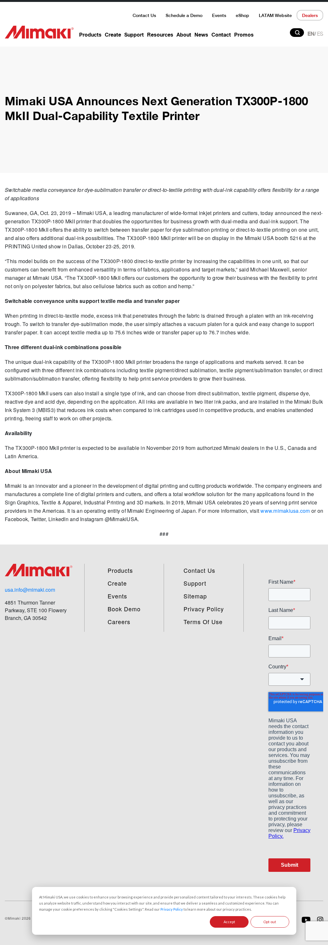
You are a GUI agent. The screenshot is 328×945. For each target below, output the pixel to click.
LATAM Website (275, 15)
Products (90, 34)
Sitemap (195, 596)
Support (134, 34)
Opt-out (269, 922)
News (201, 34)
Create (113, 34)
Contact (221, 34)
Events (219, 15)
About (183, 34)
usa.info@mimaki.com (30, 589)
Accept (229, 922)
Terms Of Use (203, 621)
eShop (242, 15)
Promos (244, 34)
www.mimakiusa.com (285, 510)
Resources (160, 34)
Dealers (310, 15)
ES (320, 34)
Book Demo (124, 609)
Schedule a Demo (184, 15)
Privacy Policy (171, 909)
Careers (119, 621)
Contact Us (144, 15)
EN (311, 34)
